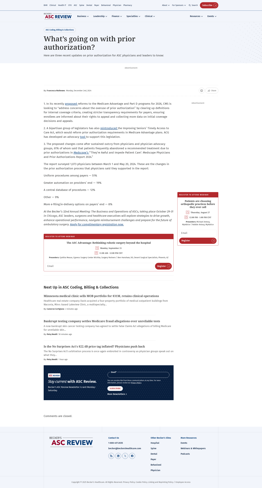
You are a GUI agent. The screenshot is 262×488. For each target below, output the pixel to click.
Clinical (53, 5)
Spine (81, 5)
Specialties (132, 16)
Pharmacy (127, 5)
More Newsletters (116, 394)
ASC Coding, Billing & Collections (60, 30)
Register (161, 266)
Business (81, 16)
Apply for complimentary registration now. (97, 224)
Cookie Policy (141, 482)
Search (195, 5)
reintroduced (109, 128)
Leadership (99, 16)
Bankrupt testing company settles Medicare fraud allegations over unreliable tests (102, 321)
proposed (71, 103)
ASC (75, 5)
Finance (115, 16)
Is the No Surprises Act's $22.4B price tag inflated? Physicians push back (94, 346)
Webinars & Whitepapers (193, 448)
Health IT (62, 5)
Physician (117, 5)
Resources (195, 16)
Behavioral (106, 5)
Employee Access (182, 482)
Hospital (155, 443)
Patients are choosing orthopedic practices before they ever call (198, 203)
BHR (45, 5)
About (164, 5)
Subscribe (207, 5)
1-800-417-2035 (115, 443)
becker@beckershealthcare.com (124, 448)
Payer (96, 5)
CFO (70, 5)
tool (83, 137)
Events (210, 16)
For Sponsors (177, 5)
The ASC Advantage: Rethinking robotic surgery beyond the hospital (109, 242)
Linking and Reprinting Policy (160, 482)
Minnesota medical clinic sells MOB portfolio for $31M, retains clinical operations (101, 296)
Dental (89, 5)
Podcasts (185, 454)
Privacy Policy (136, 383)
